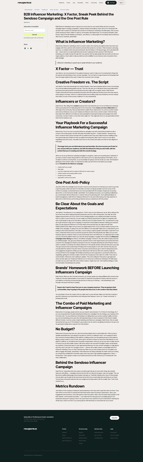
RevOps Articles (82, 440)
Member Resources (98, 432)
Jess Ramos (86, 34)
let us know (109, 400)
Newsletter (80, 2)
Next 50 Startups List (67, 440)
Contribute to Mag (98, 438)
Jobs (74, 2)
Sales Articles (82, 435)
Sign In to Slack (97, 435)
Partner (101, 2)
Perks (87, 2)
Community (94, 2)
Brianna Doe (95, 32)
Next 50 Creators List (67, 438)
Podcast (81, 443)
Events (68, 2)
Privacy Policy (113, 432)
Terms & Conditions (114, 435)
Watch (73, 32)
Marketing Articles (83, 438)
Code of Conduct (114, 438)
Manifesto (61, 2)
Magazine (81, 432)
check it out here (68, 400)
